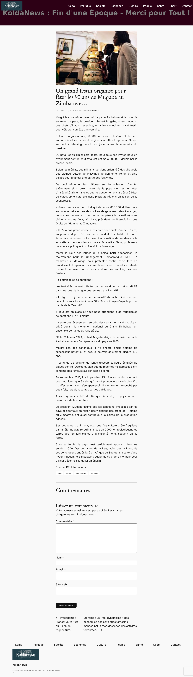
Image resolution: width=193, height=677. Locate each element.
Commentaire (65, 521)
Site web (61, 584)
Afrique (85, 111)
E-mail (61, 569)
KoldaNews (19, 664)
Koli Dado (75, 111)
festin (59, 473)
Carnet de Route (93, 111)
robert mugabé (81, 473)
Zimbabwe (94, 473)
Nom (60, 557)
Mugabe (68, 473)
